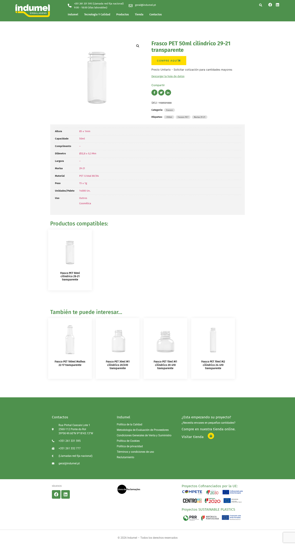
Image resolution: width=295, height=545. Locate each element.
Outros (83, 198)
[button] (260, 5)
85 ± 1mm (84, 131)
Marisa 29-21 (199, 117)
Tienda (139, 14)
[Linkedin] (277, 5)
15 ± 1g (83, 183)
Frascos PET (183, 117)
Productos (122, 14)
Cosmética (85, 203)
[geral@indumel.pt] (130, 6)
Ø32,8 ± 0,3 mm (87, 153)
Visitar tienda (192, 437)
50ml (82, 138)
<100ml (169, 117)
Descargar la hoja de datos (167, 76)
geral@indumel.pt (145, 4)
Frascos (169, 110)
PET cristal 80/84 (89, 175)
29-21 (82, 168)
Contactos (155, 14)
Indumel (73, 14)
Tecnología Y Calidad (97, 14)
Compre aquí (167, 60)
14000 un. (84, 190)
